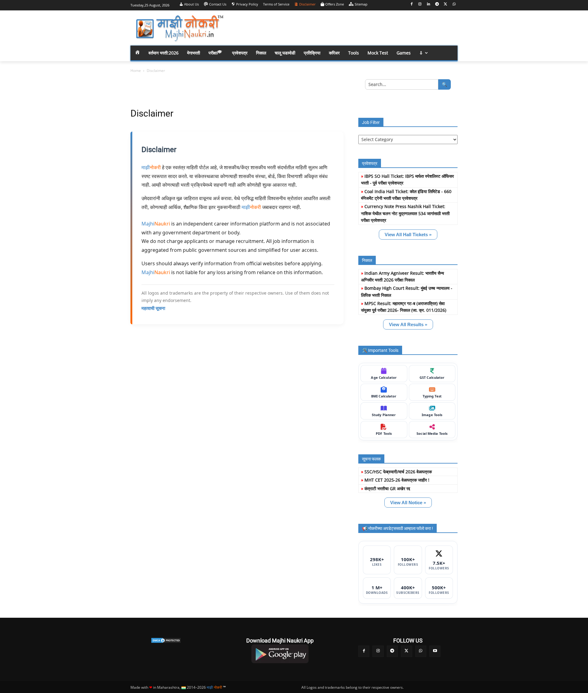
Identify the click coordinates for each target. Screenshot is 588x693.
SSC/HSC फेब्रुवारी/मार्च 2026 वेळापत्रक (398, 472)
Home (135, 70)
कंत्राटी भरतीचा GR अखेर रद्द (387, 488)
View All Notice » (408, 502)
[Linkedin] (428, 4)
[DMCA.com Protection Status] (165, 640)
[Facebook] (411, 4)
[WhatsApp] (454, 4)
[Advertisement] (343, 27)
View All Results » (408, 324)
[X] (445, 4)
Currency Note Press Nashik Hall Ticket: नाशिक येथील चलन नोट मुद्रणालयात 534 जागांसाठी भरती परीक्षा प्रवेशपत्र (405, 213)
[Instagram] (420, 4)
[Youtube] (434, 651)
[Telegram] (437, 4)
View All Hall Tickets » (408, 234)
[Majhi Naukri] (179, 29)
